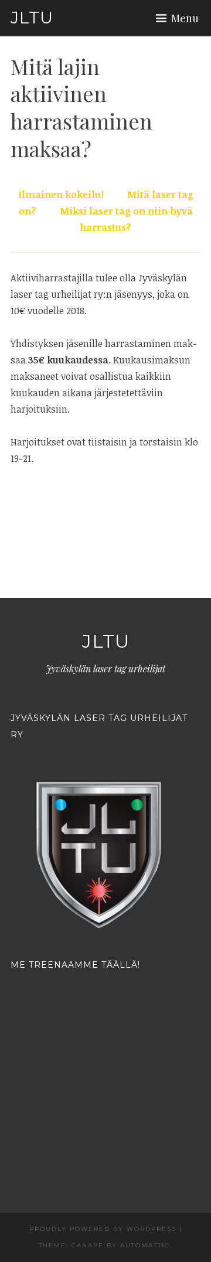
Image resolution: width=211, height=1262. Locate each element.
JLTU (32, 18)
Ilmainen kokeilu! (61, 194)
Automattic (145, 1245)
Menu (185, 18)
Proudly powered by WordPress (102, 1229)
